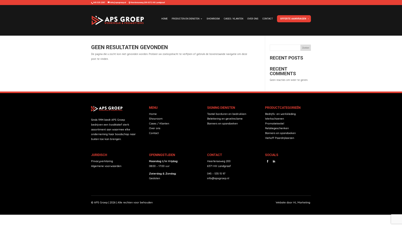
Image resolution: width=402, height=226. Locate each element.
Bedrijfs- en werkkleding (280, 114)
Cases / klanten (233, 18)
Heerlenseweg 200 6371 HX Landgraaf (148, 2)
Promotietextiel (274, 123)
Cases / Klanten (159, 123)
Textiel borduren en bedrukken (226, 114)
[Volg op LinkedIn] (273, 161)
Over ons (252, 18)
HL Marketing (302, 202)
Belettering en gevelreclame (225, 118)
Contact (267, 18)
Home (164, 18)
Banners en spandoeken (222, 123)
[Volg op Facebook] (267, 161)
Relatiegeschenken (277, 128)
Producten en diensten (185, 18)
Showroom (213, 18)
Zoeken (305, 47)
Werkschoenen (274, 118)
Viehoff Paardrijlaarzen (279, 138)
